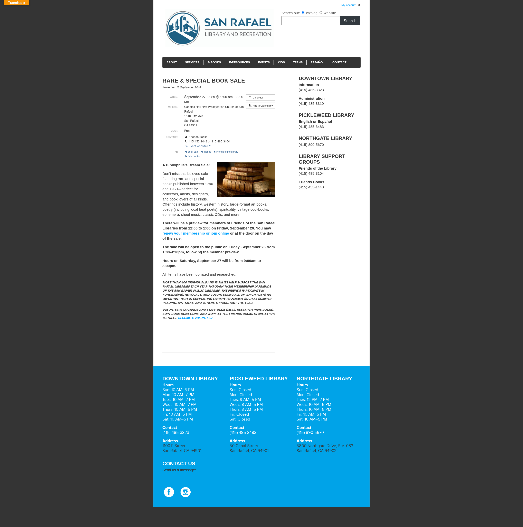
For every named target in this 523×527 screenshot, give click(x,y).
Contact (331, 62)
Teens (291, 62)
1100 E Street (173, 445)
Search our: (291, 13)
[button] (260, 106)
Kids (275, 62)
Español (310, 62)
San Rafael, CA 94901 (181, 450)
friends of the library (227, 151)
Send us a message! (179, 470)
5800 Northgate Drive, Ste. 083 (325, 445)
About (171, 62)
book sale (193, 151)
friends (207, 151)
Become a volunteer (195, 318)
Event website (198, 146)
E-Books (212, 62)
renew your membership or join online (195, 233)
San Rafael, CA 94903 (316, 450)
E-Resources (235, 62)
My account (348, 5)
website (329, 13)
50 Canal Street (244, 445)
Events (259, 62)
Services (191, 62)
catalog (311, 13)
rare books (194, 156)
